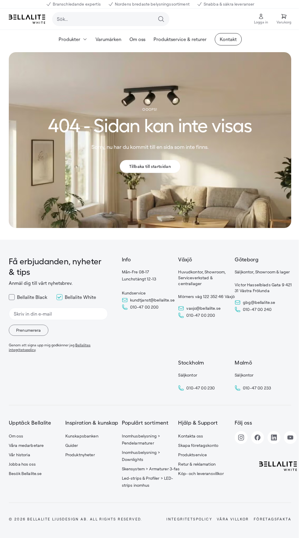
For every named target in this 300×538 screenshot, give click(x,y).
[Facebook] (257, 437)
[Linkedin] (273, 437)
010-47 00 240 (257, 309)
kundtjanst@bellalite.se (152, 299)
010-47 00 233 (257, 387)
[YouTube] (290, 437)
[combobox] (110, 19)
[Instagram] (241, 437)
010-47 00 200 (144, 306)
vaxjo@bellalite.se (203, 308)
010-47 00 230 (200, 387)
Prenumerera (28, 330)
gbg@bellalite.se (259, 302)
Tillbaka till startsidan (150, 166)
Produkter (69, 39)
